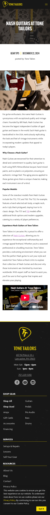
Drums (28, 423)
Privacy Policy (9, 500)
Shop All (7, 401)
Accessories (9, 423)
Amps (6, 412)
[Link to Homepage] (13, 4)
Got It (41, 508)
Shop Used (8, 406)
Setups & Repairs (11, 446)
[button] (46, 4)
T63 (27, 211)
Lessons (7, 451)
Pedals (28, 406)
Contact (7, 481)
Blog (5, 475)
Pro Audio (30, 412)
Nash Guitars (19, 235)
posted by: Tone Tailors (25, 58)
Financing (8, 429)
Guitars (28, 401)
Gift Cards (8, 417)
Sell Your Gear (10, 457)
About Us (8, 470)
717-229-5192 (25, 374)
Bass (27, 417)
